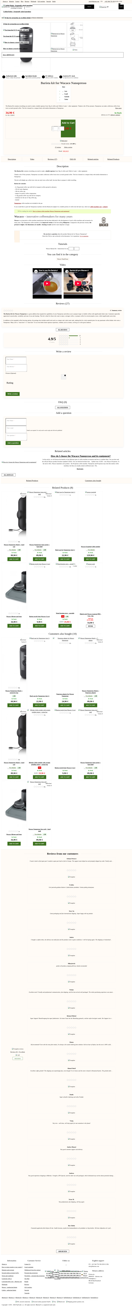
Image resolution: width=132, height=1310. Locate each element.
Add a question (13, 443)
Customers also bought (93, 481)
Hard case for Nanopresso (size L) (65, 550)
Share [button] (63, 87)
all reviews (62, 329)
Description (12, 159)
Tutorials (26, 1293)
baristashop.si (94, 1297)
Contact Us (27, 1264)
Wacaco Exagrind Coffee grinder (90, 546)
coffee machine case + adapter (99, 206)
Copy (65, 91)
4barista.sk (5, 1297)
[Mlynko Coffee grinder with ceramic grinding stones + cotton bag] (39, 711)
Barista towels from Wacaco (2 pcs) (39, 616)
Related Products (113, 159)
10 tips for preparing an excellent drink (16, 24)
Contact (17, 1)
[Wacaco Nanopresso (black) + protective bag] (14, 661)
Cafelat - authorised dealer (9, 1290)
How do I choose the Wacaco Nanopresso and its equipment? (81, 456)
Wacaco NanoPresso (62, 259)
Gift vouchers (41, 1)
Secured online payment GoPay (10, 1273)
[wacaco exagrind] (90, 492)
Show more (118, 108)
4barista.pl (32, 1297)
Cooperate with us (7, 1278)
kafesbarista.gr (77, 1297)
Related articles (93, 159)
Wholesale (33, 1)
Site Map (26, 1278)
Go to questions (84, 236)
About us (5, 1)
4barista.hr (46, 1297)
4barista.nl (53, 1297)
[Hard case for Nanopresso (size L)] (65, 492)
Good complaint (28, 1267)
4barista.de (39, 1297)
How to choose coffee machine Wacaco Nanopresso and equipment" (51, 211)
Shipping (11, 1)
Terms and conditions (7, 1276)
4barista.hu (18, 1297)
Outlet (54, 1)
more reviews (18, 1058)
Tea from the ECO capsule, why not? (15, 36)
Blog (22, 1)
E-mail (66, 94)
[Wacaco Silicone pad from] (14, 587)
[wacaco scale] (90, 564)
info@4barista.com (93, 1)
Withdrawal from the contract (32, 1270)
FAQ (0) (73, 159)
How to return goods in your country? (12, 1267)
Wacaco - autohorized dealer (9, 1287)
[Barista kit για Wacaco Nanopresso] (78, 1274)
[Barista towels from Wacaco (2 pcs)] (39, 564)
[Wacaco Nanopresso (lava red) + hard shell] (39, 783)
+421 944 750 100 (109, 1)
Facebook (66, 96)
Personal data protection (31, 1273)
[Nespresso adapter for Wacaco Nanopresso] (65, 639)
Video (32, 159)
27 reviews (58, 147)
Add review (62, 1251)
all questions (62, 407)
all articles (8, 55)
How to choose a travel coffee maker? (15, 48)
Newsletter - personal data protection (34, 1276)
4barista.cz (11, 1297)
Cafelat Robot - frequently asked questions (17, 11)
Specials (48, 1)
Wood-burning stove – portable (65, 613)
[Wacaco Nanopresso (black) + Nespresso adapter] (90, 639)
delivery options (115, 115)
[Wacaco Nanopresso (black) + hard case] (14, 515)
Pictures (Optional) (11, 373)
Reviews (27, 1)
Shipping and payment (8, 1270)
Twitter (66, 99)
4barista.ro (25, 1297)
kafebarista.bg (86, 1297)
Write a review (68, 147)
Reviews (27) (52, 159)
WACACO (66, 151)
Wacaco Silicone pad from (14, 616)
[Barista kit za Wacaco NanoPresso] (85, 1274)
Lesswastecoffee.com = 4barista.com (12, 1281)
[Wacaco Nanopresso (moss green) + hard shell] (39, 493)
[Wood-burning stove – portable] (65, 564)
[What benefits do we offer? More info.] (63, 141)
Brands (26, 1281)
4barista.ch (60, 1297)
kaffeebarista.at (68, 1297)
